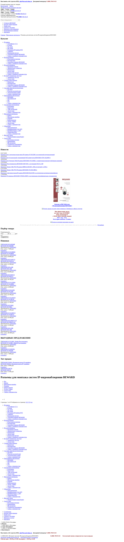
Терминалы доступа (13, 77)
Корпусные (10, 108)
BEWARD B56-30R (6, 329)
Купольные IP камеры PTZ (15, 50)
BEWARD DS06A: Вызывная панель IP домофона (15, 364)
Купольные (10, 106)
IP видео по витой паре (14, 91)
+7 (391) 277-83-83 (6, 528)
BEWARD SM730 (6, 370)
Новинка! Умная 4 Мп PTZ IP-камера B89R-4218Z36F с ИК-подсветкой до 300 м (24, 167)
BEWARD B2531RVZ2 (7, 261)
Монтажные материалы (13, 35)
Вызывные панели (12, 66)
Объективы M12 (12, 132)
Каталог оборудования (10, 24)
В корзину (4, 250)
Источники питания (13, 140)
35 (29, 402)
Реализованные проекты (11, 30)
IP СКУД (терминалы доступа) (13, 75)
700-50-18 (23, 17)
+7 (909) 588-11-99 (6, 525)
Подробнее (101, 225)
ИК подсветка (11, 143)
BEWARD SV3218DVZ (7, 314)
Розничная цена (5, 232)
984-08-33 (21, 13)
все (31, 402)
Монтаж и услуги (9, 518)
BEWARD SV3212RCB (7, 299)
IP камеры (7, 42)
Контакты (7, 32)
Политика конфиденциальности (10, 537)
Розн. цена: (4, 249)
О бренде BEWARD (10, 23)
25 (28, 402)
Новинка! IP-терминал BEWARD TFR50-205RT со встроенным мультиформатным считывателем (29, 176)
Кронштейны (11, 141)
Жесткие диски (8, 135)
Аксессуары (10, 71)
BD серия (10, 48)
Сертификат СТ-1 (12, 43)
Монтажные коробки (13, 117)
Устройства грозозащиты (14, 144)
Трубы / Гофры (11, 121)
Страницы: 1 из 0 (6, 402)
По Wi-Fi (9, 89)
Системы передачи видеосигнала (13, 88)
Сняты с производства (13, 94)
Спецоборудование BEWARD (16, 54)
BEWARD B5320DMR (7, 246)
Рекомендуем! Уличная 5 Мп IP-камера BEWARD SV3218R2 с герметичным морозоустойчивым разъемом (31, 160)
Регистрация (4, 6)
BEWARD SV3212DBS (7, 284)
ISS (8, 100)
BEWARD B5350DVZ (7, 276)
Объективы (7, 126)
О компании (7, 511)
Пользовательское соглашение (29, 537)
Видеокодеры (11, 60)
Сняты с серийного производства (17, 56)
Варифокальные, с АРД (14, 130)
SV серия (10, 47)
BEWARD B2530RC (6, 307)
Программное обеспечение (12, 95)
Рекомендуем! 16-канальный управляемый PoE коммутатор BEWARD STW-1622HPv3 (25, 157)
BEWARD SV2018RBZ (7, 253)
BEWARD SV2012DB (7, 291)
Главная (3, 35)
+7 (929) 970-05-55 (6, 522)
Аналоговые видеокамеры (11, 104)
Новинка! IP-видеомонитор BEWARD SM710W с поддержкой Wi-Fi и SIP (22, 164)
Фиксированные (12, 127)
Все (5, 381)
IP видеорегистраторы (13, 59)
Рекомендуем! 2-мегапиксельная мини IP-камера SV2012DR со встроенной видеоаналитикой (28, 154)
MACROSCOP (11, 98)
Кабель (9, 115)
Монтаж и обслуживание (11, 29)
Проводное (10, 82)
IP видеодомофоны (9, 65)
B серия (9, 45)
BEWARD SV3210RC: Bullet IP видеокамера (13, 343)
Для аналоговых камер (13, 92)
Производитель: (5, 247)
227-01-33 (16, 10)
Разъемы (9, 118)
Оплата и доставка (9, 27)
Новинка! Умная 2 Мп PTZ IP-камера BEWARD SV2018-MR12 (19, 170)
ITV (8, 101)
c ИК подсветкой (12, 109)
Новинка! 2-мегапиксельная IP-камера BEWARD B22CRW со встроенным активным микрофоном (29, 173)
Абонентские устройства (14, 68)
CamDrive (10, 51)
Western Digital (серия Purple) (15, 136)
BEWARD (10, 97)
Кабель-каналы (11, 120)
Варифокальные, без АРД (14, 129)
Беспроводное (11, 83)
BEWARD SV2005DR (7, 350)
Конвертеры (10, 69)
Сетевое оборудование (10, 80)
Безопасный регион (13, 53)
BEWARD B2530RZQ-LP (8, 322)
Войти (11, 6)
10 (26, 402)
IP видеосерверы (9, 57)
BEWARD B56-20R (6, 268)
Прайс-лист (7, 26)
